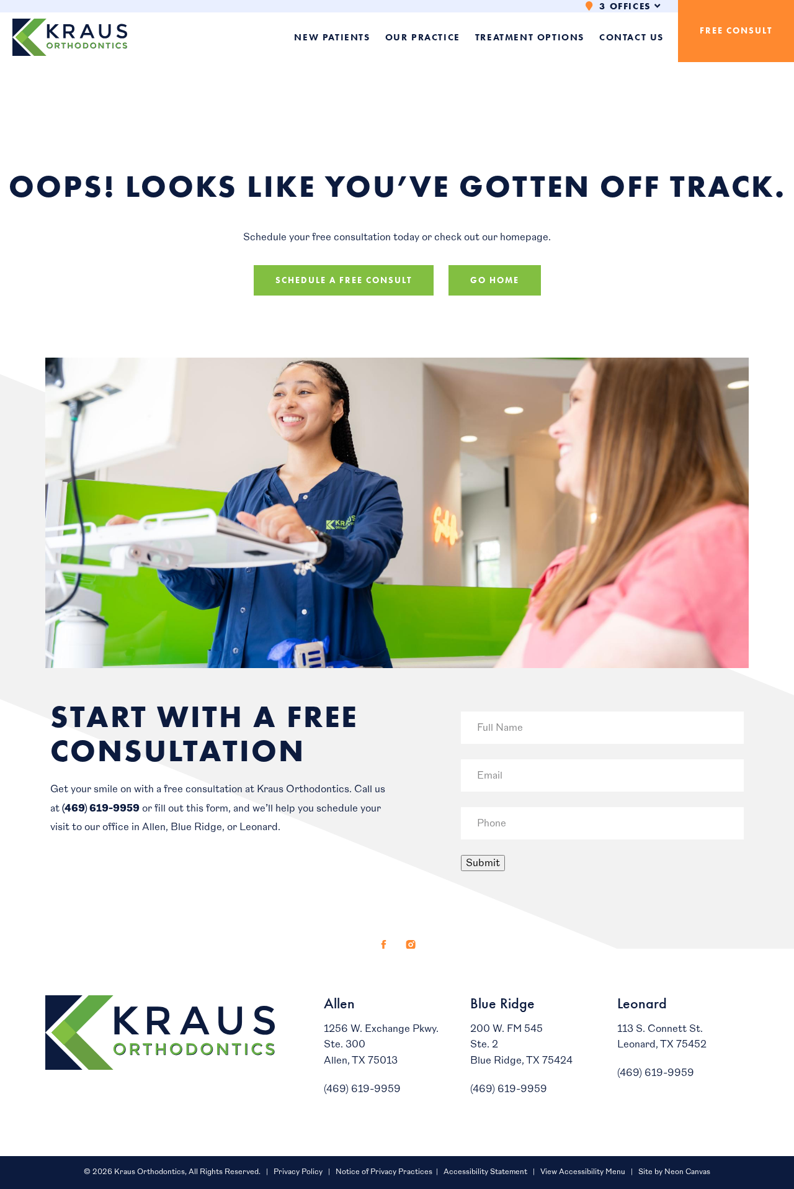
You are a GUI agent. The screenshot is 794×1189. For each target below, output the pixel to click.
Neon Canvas (687, 1172)
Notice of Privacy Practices (384, 1172)
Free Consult (736, 30)
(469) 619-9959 (101, 808)
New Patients (332, 37)
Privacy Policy (298, 1172)
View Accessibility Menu (582, 1172)
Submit (483, 863)
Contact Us (631, 37)
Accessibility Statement (485, 1172)
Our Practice (422, 37)
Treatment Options (529, 37)
